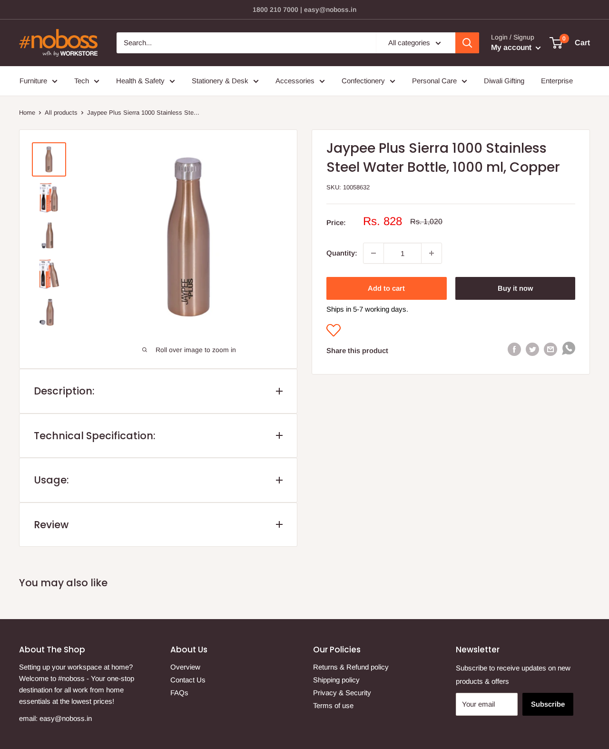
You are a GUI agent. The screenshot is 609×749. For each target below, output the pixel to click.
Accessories (294, 81)
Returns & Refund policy (351, 667)
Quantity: (341, 253)
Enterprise (557, 81)
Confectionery (363, 81)
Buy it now (515, 288)
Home (27, 112)
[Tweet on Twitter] (532, 348)
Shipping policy (336, 680)
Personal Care (434, 81)
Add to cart (386, 288)
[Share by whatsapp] (568, 350)
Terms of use (333, 705)
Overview (185, 667)
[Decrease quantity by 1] (373, 253)
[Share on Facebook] (514, 348)
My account (512, 47)
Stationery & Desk (220, 81)
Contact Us (188, 680)
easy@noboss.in (65, 718)
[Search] (467, 42)
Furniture (33, 81)
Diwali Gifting (504, 81)
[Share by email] (550, 348)
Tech (81, 81)
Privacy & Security (342, 693)
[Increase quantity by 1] (432, 253)
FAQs (179, 693)
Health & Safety (140, 81)
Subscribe (548, 704)
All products (61, 112)
